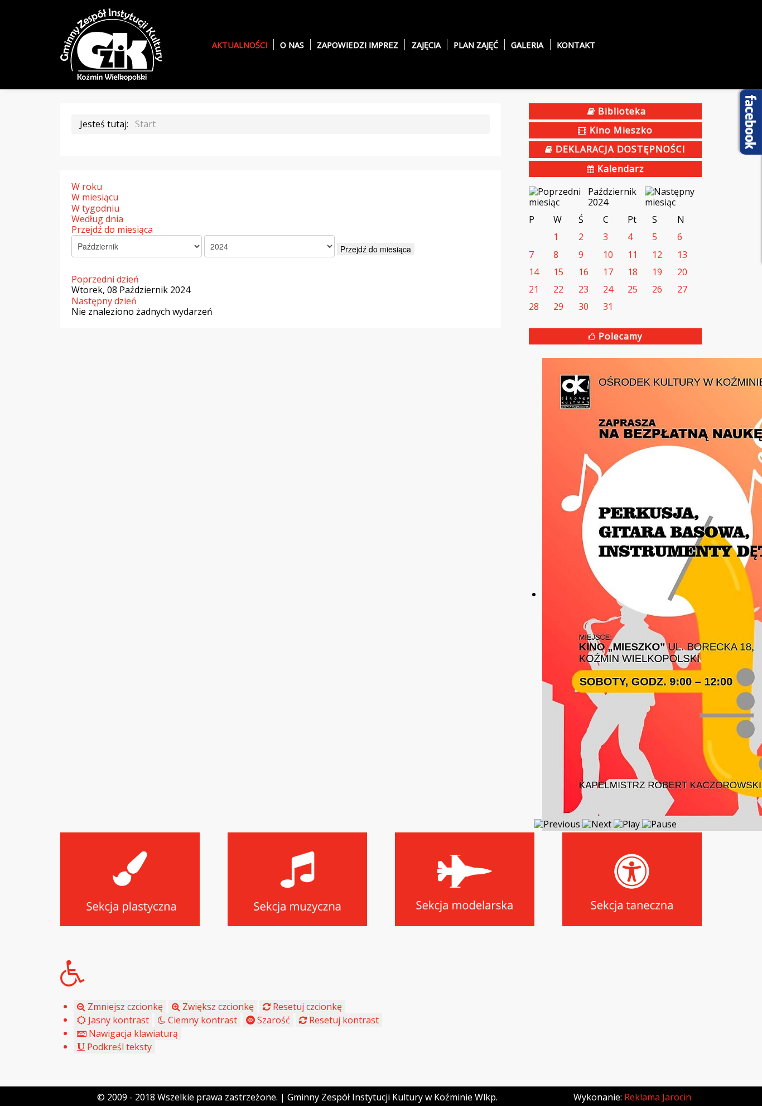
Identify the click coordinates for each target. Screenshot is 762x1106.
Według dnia (97, 219)
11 (633, 254)
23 (583, 289)
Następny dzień (104, 301)
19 (657, 272)
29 (558, 306)
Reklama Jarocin (657, 1097)
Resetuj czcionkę (306, 1006)
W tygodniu (95, 208)
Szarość (272, 1020)
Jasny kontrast (117, 1020)
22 (558, 289)
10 (608, 254)
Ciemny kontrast (201, 1020)
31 (608, 306)
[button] (381, 973)
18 (633, 272)
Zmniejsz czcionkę (124, 1006)
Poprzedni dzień (105, 279)
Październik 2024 (612, 196)
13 (682, 254)
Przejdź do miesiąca (112, 229)
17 (608, 272)
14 (534, 272)
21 (534, 289)
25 (633, 289)
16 (583, 272)
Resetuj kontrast (343, 1020)
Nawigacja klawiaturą (132, 1033)
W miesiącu (94, 197)
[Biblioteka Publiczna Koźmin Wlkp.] (111, 43)
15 (558, 272)
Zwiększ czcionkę (217, 1006)
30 (583, 306)
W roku (86, 186)
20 (682, 272)
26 (657, 289)
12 (657, 254)
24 (608, 289)
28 (534, 306)
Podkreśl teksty (118, 1047)
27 (682, 289)
